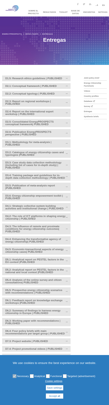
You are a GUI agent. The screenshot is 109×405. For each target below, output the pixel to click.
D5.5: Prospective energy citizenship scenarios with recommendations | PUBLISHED (33, 291)
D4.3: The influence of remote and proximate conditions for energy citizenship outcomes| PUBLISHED (32, 229)
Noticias (102, 12)
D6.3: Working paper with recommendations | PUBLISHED (32, 322)
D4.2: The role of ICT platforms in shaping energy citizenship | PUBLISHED (35, 217)
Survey (87, 106)
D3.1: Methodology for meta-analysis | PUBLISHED (28, 143)
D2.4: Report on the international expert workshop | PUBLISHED (29, 112)
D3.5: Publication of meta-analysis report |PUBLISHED (30, 186)
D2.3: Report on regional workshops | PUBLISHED (28, 102)
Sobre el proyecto (33, 12)
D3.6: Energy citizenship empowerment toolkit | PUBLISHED (34, 197)
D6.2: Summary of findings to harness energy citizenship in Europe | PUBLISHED (32, 312)
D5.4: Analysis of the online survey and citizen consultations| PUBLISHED (33, 281)
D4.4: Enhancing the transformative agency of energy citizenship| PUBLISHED (33, 240)
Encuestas (89, 12)
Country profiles (91, 96)
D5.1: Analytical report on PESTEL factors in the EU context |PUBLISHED (34, 260)
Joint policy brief (91, 78)
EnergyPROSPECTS (12, 34)
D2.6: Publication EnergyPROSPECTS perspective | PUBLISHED (28, 133)
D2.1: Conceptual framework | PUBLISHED (31, 86)
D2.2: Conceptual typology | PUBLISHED (30, 93)
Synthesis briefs (91, 116)
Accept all (54, 396)
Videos (87, 91)
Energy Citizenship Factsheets (92, 84)
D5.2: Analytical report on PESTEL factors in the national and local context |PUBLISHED (34, 271)
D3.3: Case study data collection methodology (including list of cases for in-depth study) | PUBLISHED (33, 165)
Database (88, 101)
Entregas (47, 34)
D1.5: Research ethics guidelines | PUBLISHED (33, 78)
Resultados (49, 12)
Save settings (54, 387)
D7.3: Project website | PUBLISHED (26, 341)
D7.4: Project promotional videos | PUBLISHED (33, 348)
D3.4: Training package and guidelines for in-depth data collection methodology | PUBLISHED (35, 176)
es (103, 5)
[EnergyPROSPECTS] (11, 8)
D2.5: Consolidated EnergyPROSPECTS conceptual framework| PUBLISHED (29, 123)
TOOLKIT (63, 12)
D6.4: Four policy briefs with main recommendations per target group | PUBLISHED (35, 332)
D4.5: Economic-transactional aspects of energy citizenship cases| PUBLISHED (34, 250)
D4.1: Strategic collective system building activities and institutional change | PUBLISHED (34, 207)
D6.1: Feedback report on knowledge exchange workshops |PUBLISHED (33, 301)
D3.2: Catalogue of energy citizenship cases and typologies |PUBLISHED (34, 153)
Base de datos (75, 12)
